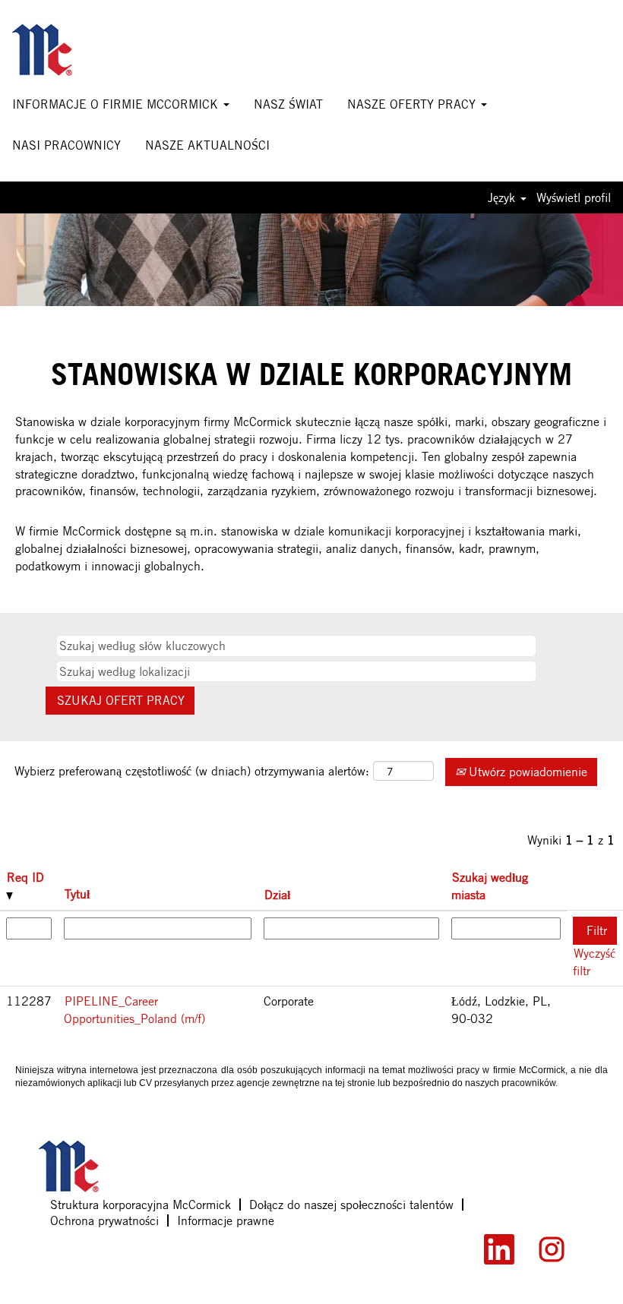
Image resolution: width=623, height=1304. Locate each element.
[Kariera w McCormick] (63, 50)
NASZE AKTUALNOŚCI (207, 145)
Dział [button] (277, 894)
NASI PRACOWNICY (66, 145)
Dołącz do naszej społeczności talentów (351, 1204)
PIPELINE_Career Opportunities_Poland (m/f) (134, 1009)
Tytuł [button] (77, 893)
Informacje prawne (225, 1220)
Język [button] (503, 197)
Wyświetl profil (573, 197)
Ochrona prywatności (104, 1220)
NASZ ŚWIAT (288, 104)
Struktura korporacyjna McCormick (140, 1204)
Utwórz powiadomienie (526, 771)
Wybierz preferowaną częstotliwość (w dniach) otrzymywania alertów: (191, 770)
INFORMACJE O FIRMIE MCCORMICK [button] (117, 104)
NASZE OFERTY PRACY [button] (413, 104)
